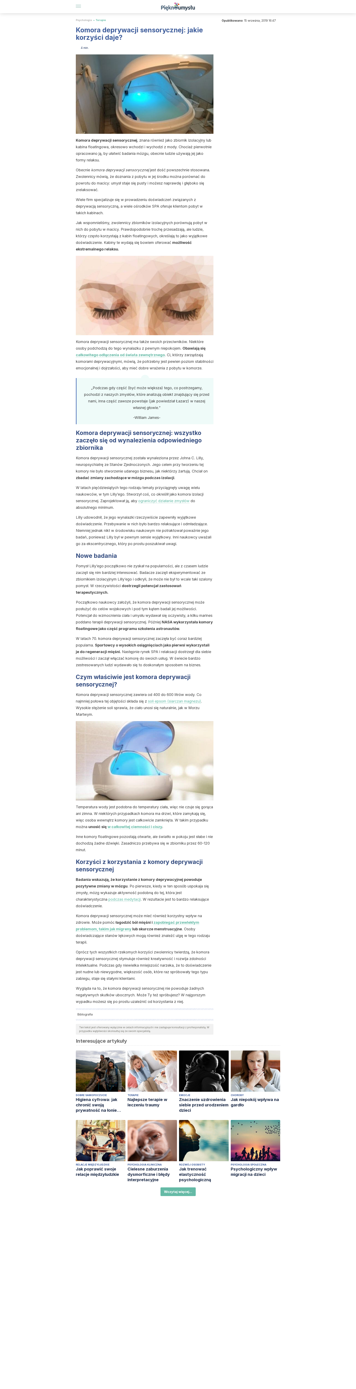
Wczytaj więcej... (178, 1192)
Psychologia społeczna (248, 1164)
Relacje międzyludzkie (93, 1164)
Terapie (101, 20)
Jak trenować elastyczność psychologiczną (195, 1174)
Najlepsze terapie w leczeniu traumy (147, 1102)
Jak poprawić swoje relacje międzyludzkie (97, 1172)
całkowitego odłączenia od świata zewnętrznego (120, 355)
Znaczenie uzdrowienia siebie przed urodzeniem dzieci (203, 1105)
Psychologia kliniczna (145, 1164)
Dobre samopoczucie (91, 1095)
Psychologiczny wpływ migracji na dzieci (254, 1172)
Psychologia (84, 20)
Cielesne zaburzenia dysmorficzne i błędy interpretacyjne (149, 1174)
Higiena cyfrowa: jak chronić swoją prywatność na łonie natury (96, 1105)
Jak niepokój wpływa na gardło (255, 1102)
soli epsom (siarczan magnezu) (174, 701)
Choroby (237, 1095)
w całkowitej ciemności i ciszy (135, 827)
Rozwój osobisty (192, 1164)
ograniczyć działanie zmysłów (164, 501)
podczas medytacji (124, 899)
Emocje (184, 1095)
